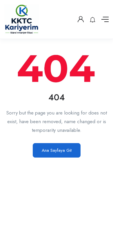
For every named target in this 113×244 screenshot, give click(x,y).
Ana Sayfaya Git (57, 150)
